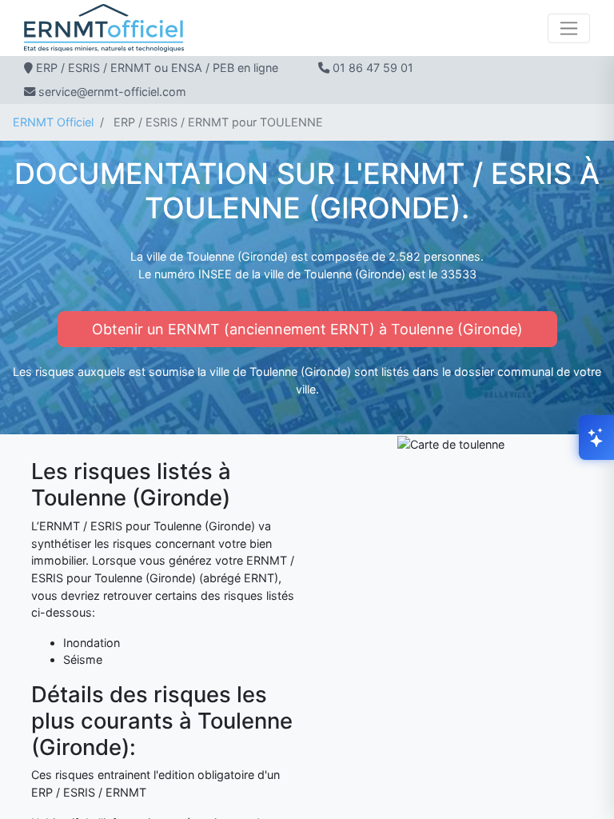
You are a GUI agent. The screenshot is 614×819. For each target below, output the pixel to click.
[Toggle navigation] (569, 28)
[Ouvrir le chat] (596, 437)
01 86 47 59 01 (373, 67)
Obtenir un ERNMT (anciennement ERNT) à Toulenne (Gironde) (307, 329)
